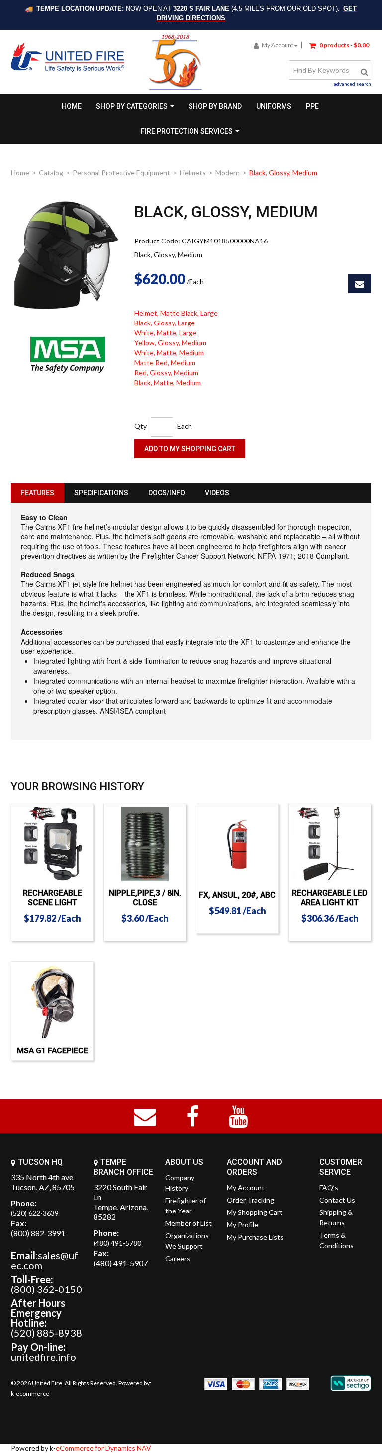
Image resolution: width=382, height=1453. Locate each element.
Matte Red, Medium (164, 362)
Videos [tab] (217, 493)
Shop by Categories (132, 106)
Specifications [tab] (101, 493)
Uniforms (273, 106)
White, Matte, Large (165, 332)
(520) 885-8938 (46, 1333)
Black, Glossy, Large (164, 323)
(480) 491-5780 (117, 1243)
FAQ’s (328, 1187)
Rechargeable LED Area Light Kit (330, 897)
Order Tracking (250, 1200)
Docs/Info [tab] (166, 493)
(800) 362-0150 (46, 1289)
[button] (339, 44)
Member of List (188, 1223)
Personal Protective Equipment (121, 172)
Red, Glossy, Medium (166, 372)
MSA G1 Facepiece (52, 1050)
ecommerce (32, 1393)
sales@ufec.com (44, 1260)
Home (72, 106)
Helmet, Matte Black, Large (176, 313)
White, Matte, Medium (169, 352)
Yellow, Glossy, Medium (170, 342)
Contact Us (337, 1200)
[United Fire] (67, 57)
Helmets (193, 172)
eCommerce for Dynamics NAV (103, 1448)
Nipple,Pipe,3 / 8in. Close (145, 897)
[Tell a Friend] (359, 283)
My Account (277, 45)
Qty (140, 426)
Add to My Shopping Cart (189, 449)
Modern (227, 172)
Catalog (51, 172)
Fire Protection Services (187, 131)
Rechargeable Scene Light (52, 897)
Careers (177, 1258)
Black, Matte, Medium (167, 382)
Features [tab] (37, 493)
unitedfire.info (43, 1357)
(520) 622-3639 (35, 1213)
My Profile (242, 1224)
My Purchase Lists (255, 1237)
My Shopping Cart (255, 1212)
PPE (312, 106)
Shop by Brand (215, 106)
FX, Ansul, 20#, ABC (237, 895)
